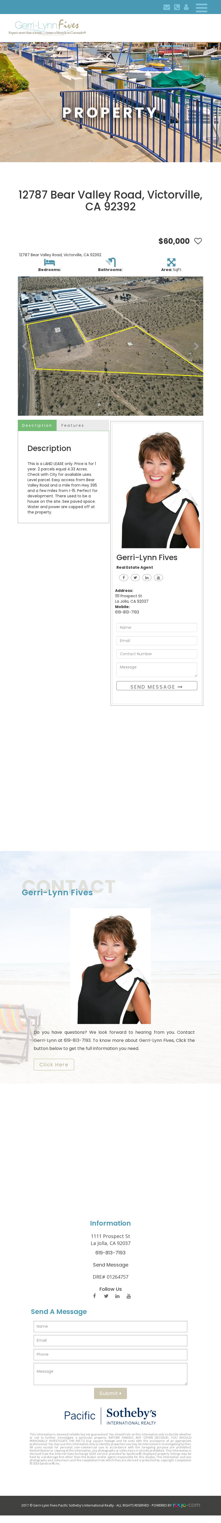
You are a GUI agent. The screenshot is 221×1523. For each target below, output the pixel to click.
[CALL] (177, 7)
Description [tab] (37, 425)
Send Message (154, 687)
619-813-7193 (110, 1252)
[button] (24, 346)
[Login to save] (197, 241)
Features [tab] (72, 425)
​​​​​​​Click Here (53, 1064)
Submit (109, 1393)
